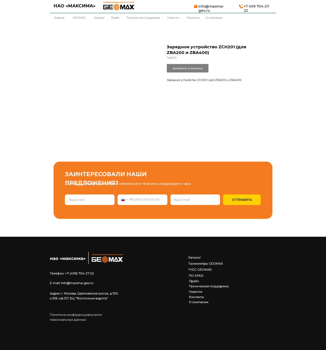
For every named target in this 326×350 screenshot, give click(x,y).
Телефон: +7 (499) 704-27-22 (72, 273)
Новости (195, 292)
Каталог (194, 257)
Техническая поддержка (209, 286)
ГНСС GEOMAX (200, 269)
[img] (118, 6)
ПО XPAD (196, 276)
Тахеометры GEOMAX (205, 263)
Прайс (194, 281)
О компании (198, 302)
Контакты (196, 297)
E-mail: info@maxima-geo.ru (71, 283)
